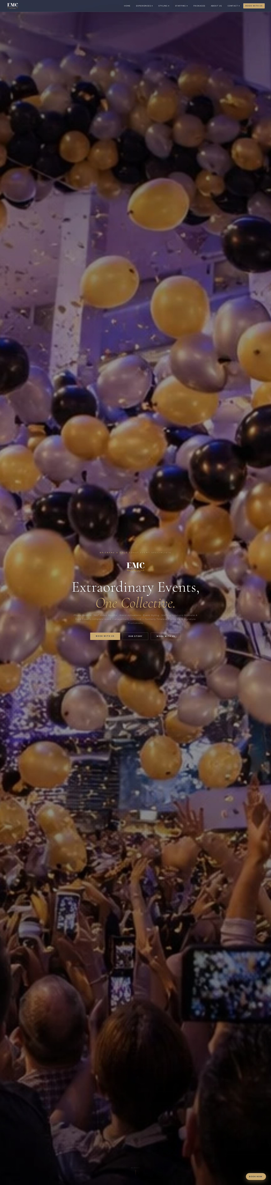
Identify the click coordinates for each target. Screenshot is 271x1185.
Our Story (135, 636)
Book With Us (254, 6)
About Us (216, 6)
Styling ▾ (164, 6)
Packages (199, 6)
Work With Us (166, 636)
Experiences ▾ (144, 6)
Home (127, 6)
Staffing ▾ (181, 6)
